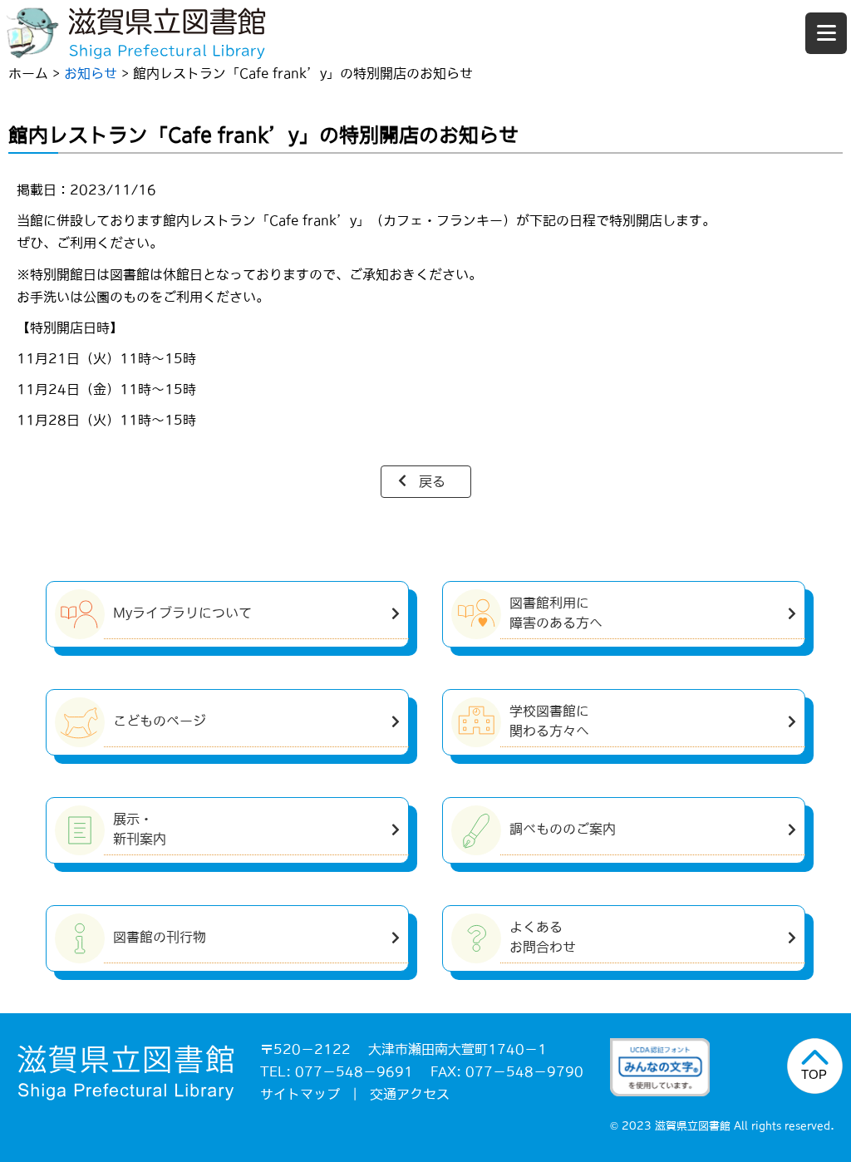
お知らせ (90, 73)
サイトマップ (300, 1093)
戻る (432, 481)
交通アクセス (410, 1093)
